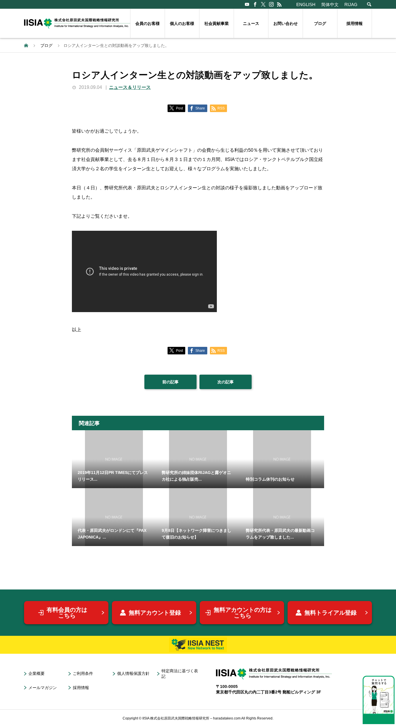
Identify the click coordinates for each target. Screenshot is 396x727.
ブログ (320, 23)
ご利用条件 (83, 673)
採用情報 (354, 23)
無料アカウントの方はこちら (243, 613)
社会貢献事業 (216, 23)
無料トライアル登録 (330, 612)
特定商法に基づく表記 (179, 674)
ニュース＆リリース (130, 87)
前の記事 (170, 382)
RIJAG (350, 4)
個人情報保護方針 (133, 673)
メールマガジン (42, 687)
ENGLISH (305, 4)
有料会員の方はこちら (67, 613)
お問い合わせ (285, 23)
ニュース (251, 23)
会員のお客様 (147, 23)
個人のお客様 (182, 23)
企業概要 (36, 673)
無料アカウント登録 (155, 612)
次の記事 (225, 382)
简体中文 (330, 4)
